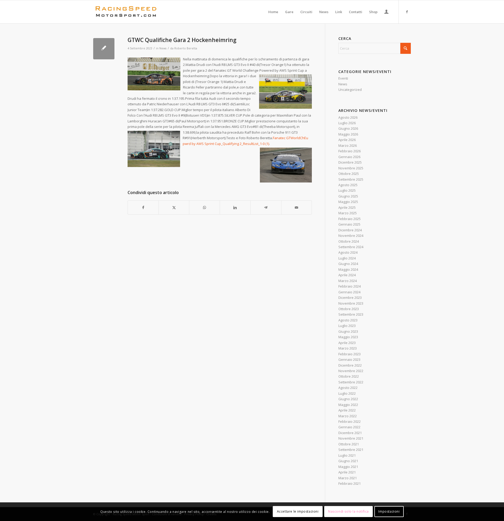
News (162, 48)
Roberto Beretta (185, 48)
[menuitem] (273, 11)
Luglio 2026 (347, 123)
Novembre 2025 (350, 168)
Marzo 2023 (347, 348)
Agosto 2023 (348, 320)
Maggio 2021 (348, 466)
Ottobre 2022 (348, 376)
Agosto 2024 (348, 252)
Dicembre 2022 (350, 365)
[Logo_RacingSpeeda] (126, 11)
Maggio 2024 (348, 269)
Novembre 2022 (350, 370)
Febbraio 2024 (349, 286)
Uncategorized (350, 89)
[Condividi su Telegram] (266, 207)
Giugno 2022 (348, 399)
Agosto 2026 (348, 117)
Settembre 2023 (350, 314)
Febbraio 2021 (349, 483)
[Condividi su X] (174, 207)
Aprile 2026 (347, 139)
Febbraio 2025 (349, 218)
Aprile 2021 (347, 472)
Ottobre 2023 (348, 308)
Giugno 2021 (348, 461)
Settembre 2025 (350, 179)
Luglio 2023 (347, 325)
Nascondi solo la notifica (348, 511)
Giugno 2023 (348, 331)
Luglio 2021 (347, 455)
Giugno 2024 (348, 263)
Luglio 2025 (347, 190)
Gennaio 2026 (349, 156)
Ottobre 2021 (348, 444)
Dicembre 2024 (350, 230)
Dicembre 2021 (350, 432)
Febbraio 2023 (349, 354)
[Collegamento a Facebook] (407, 11)
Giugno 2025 (348, 196)
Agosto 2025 (348, 185)
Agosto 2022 (348, 387)
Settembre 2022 (350, 382)
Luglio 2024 (347, 258)
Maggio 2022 (348, 404)
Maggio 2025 (348, 201)
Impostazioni (389, 511)
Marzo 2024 (347, 280)
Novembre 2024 (350, 235)
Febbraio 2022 (349, 421)
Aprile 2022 (347, 410)
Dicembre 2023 (350, 297)
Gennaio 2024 (349, 292)
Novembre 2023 (350, 303)
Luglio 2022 (347, 393)
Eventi (343, 78)
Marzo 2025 (347, 213)
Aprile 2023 (347, 342)
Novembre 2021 (350, 438)
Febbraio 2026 (349, 151)
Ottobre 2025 (348, 173)
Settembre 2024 (350, 246)
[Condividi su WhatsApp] (204, 207)
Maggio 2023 (348, 337)
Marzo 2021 (347, 478)
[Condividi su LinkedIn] (235, 207)
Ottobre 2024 (348, 241)
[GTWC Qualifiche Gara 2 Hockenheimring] (103, 48)
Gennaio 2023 (349, 359)
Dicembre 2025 (350, 162)
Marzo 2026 (347, 145)
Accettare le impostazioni (298, 511)
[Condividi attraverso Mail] (296, 207)
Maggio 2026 (348, 134)
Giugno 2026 (348, 128)
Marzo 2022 (347, 416)
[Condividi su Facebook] (143, 207)
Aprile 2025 (347, 207)
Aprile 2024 (347, 275)
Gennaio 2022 (349, 427)
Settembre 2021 (350, 449)
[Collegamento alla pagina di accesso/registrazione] (386, 12)
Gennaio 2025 (349, 224)
